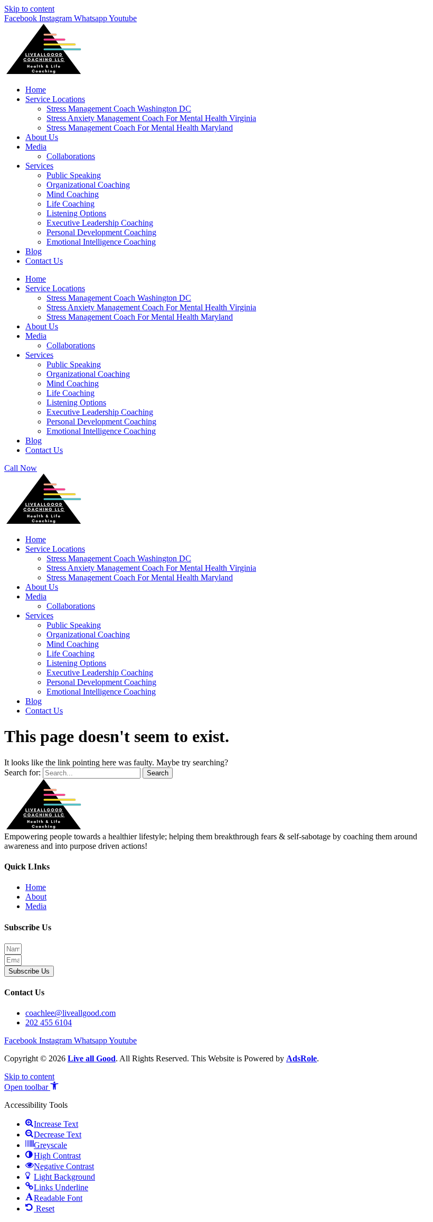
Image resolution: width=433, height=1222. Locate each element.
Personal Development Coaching (101, 232)
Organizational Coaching (88, 184)
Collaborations (70, 156)
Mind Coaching (72, 194)
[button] (31, 1086)
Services (39, 165)
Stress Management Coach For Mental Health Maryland (139, 127)
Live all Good (92, 1058)
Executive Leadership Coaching (99, 222)
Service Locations (55, 99)
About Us (41, 137)
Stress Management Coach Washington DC (118, 108)
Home (35, 89)
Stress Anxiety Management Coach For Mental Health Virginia (151, 118)
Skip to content (29, 8)
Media (35, 146)
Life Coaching (70, 203)
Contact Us (44, 260)
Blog (33, 251)
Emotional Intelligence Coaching (101, 241)
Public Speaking (73, 175)
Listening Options (76, 213)
